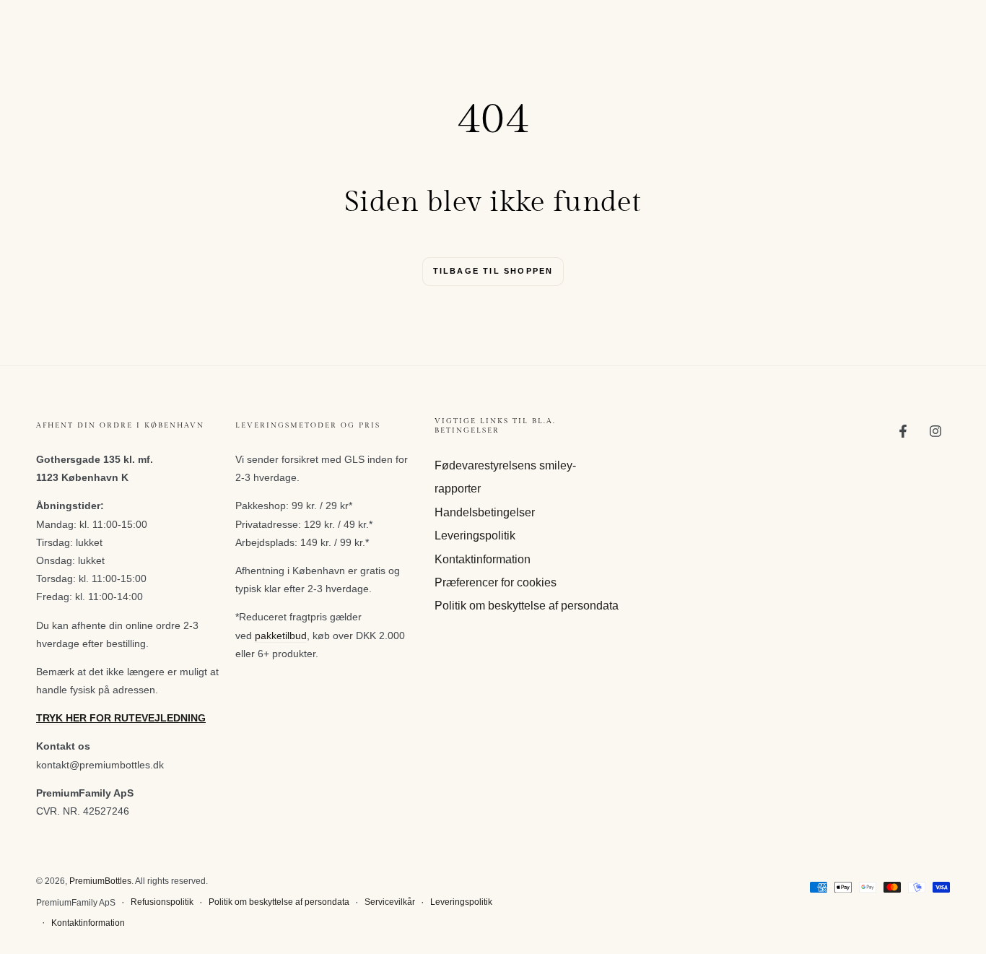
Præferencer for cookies (496, 582)
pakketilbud (281, 635)
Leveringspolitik (475, 535)
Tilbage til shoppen (493, 270)
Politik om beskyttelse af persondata (527, 605)
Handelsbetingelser (485, 512)
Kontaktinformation (483, 559)
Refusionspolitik (162, 902)
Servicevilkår (390, 902)
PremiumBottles (100, 881)
